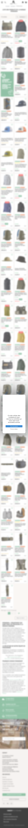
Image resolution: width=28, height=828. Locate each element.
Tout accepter (14, 426)
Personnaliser (14, 429)
